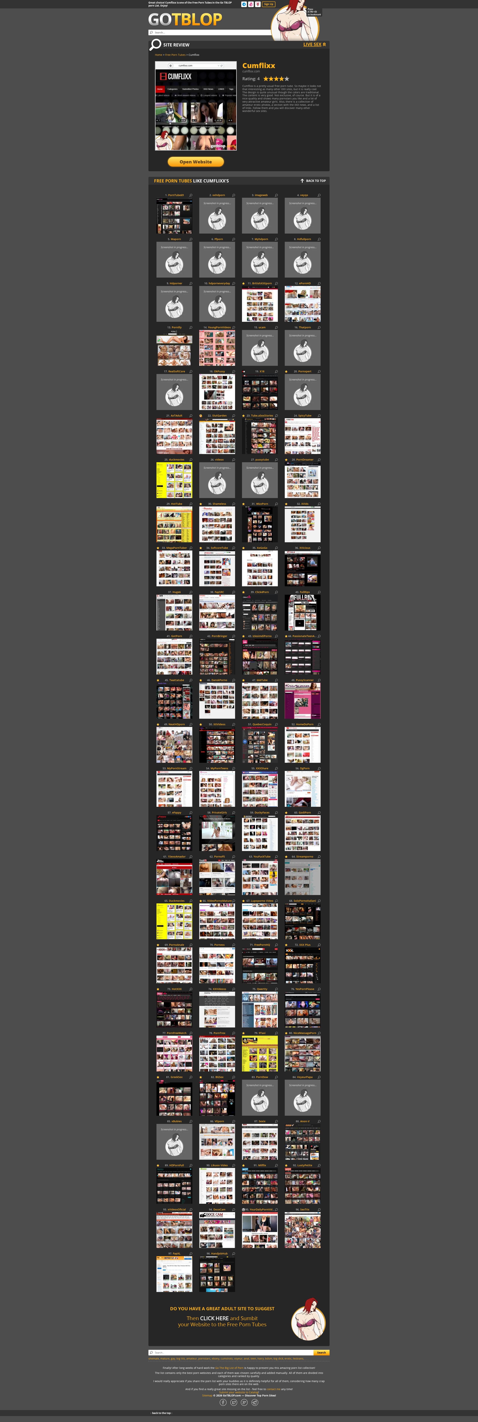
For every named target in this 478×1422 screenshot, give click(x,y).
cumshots (227, 1358)
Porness (219, 945)
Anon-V (305, 1121)
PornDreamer (305, 459)
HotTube (176, 504)
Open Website (196, 162)
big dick (278, 1358)
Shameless (219, 504)
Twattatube (176, 680)
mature (165, 1358)
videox (219, 459)
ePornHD (305, 283)
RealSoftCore (176, 371)
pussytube (262, 459)
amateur (191, 1358)
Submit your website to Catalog (238, 1392)
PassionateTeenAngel (306, 636)
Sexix (262, 1121)
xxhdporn (218, 195)
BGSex (219, 1077)
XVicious (304, 548)
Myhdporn (261, 239)
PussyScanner (305, 680)
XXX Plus (305, 945)
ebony (215, 1358)
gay (173, 1358)
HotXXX (177, 989)
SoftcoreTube (219, 548)
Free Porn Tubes (173, 181)
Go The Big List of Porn (229, 1368)
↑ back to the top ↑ (161, 1413)
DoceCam (219, 1209)
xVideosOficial (177, 1209)
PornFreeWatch (177, 1033)
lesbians (298, 1358)
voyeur (238, 1358)
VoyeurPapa (305, 1077)
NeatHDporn (177, 724)
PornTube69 (176, 195)
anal (246, 1358)
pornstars (204, 1358)
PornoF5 (219, 856)
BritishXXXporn (262, 283)
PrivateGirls (219, 812)
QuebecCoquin (262, 724)
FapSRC (219, 592)
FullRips (305, 592)
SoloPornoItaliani (305, 900)
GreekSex (177, 1077)
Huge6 (177, 592)
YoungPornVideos (219, 327)
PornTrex (219, 1033)
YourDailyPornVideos (263, 1209)
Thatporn (305, 327)
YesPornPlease (305, 989)
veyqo (304, 195)
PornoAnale (176, 945)
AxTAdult (176, 415)
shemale (153, 1358)
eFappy (176, 812)
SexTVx (304, 1209)
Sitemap (207, 1395)
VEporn (219, 1121)
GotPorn (176, 636)
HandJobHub (219, 1253)
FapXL (177, 1253)
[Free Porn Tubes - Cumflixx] (276, 80)
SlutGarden (219, 415)
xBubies (177, 1121)
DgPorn (305, 768)
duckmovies (176, 459)
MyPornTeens (219, 768)
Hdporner (176, 283)
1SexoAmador (177, 856)
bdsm (268, 1358)
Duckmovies (176, 900)
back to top (316, 181)
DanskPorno (219, 680)
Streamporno (304, 856)
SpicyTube (304, 415)
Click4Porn (262, 592)
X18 (262, 371)
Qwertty (262, 989)
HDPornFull (176, 1165)
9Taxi (262, 1033)
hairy (260, 1358)
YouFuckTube (262, 856)
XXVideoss (219, 989)
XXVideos (219, 724)
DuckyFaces (262, 812)
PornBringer (219, 636)
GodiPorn (305, 812)
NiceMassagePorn (305, 1033)
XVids (304, 504)
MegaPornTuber (176, 548)
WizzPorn (262, 504)
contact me (273, 1389)
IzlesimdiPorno (262, 636)
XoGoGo (262, 548)
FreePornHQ (262, 945)
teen (253, 1358)
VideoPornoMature (219, 900)
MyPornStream (176, 768)
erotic (288, 1358)
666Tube (262, 680)
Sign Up (268, 4)
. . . (306, 1358)
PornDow (262, 1077)
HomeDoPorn (305, 724)
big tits (180, 1358)
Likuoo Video (219, 1165)
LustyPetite (304, 1165)
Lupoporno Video (262, 900)
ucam (262, 327)
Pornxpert (304, 371)
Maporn (176, 239)
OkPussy (219, 371)
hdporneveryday (219, 283)
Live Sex (312, 44)
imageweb (261, 195)
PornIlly (177, 327)
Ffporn (219, 239)
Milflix (262, 1165)
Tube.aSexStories (262, 415)
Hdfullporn (304, 239)
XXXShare (262, 768)
